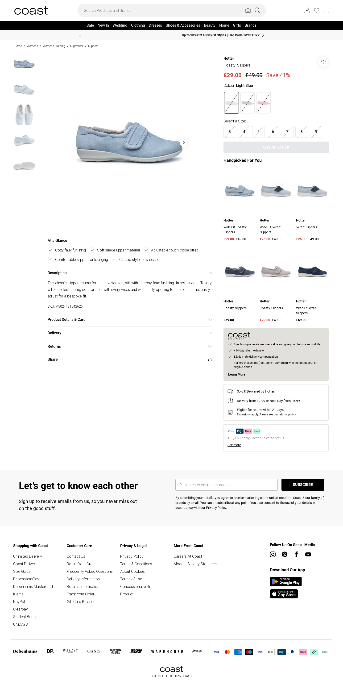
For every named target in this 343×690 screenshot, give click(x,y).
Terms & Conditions (136, 563)
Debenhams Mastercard (33, 586)
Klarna (18, 594)
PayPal (19, 601)
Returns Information (83, 586)
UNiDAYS (20, 624)
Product (126, 594)
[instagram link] (273, 554)
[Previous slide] (80, 35)
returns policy (287, 414)
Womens (32, 46)
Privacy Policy (132, 556)
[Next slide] (263, 35)
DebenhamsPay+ (27, 579)
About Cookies (132, 571)
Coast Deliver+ (25, 563)
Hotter (228, 58)
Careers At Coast (188, 556)
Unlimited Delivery (27, 556)
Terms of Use (131, 579)
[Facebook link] (296, 554)
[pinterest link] (284, 554)
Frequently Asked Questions (90, 571)
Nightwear (76, 46)
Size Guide (22, 571)
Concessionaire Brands (139, 586)
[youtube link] (308, 554)
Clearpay (20, 609)
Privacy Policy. (216, 508)
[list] (129, 142)
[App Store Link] (286, 587)
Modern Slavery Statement (196, 563)
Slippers (93, 46)
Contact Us (76, 556)
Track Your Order (80, 594)
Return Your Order (81, 563)
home (18, 46)
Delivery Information (83, 579)
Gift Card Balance (81, 601)
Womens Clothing (54, 46)
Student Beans (25, 616)
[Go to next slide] (183, 142)
